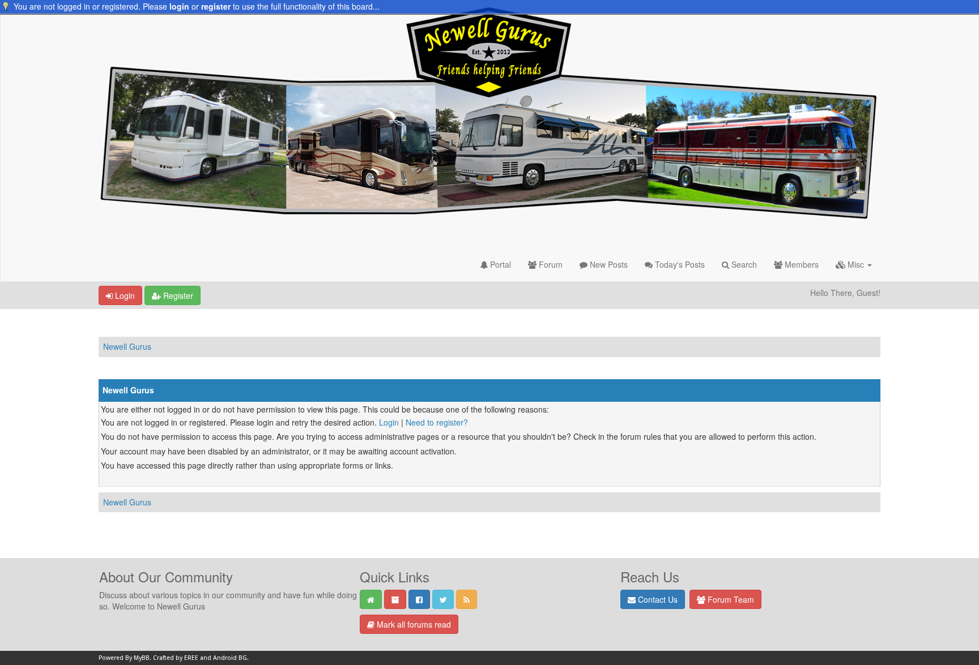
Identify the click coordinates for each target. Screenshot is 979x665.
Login (124, 295)
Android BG (230, 658)
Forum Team (729, 599)
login (179, 6)
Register (177, 295)
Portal (499, 264)
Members (800, 264)
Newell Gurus (127, 346)
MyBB (142, 658)
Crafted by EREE (175, 658)
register (216, 6)
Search (743, 264)
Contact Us (657, 599)
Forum (550, 264)
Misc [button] (855, 264)
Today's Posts (679, 264)
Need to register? (437, 422)
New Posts (608, 264)
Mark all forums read (412, 624)
